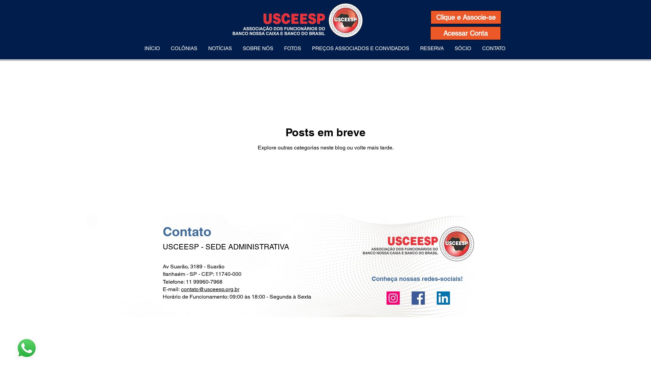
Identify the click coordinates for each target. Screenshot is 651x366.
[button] (184, 48)
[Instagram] (393, 298)
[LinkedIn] (443, 298)
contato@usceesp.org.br (210, 289)
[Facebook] (418, 298)
